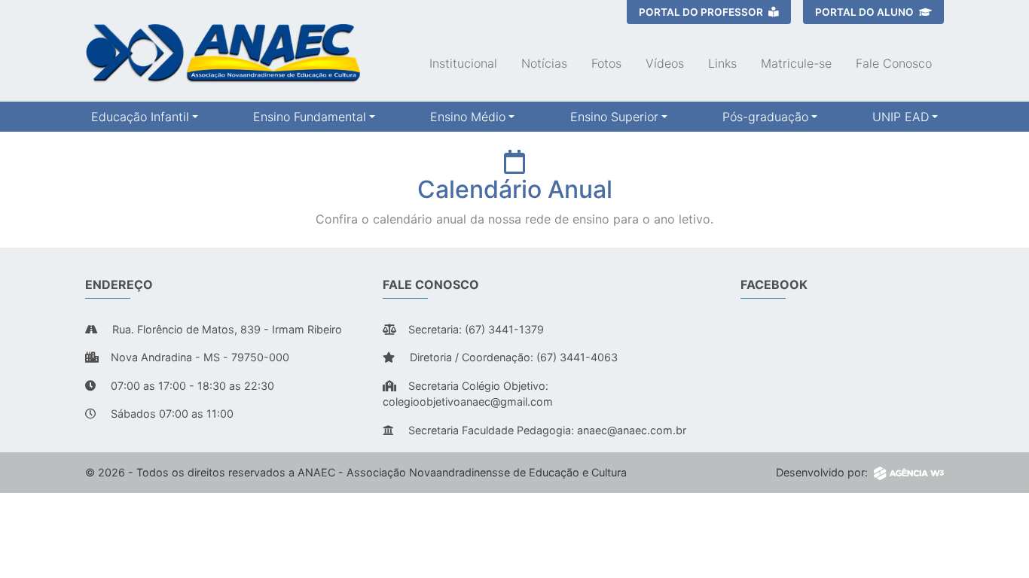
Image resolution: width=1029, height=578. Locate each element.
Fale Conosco (894, 63)
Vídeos (665, 63)
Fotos (606, 63)
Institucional (463, 63)
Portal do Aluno (865, 12)
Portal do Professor (702, 12)
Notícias (544, 63)
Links (722, 63)
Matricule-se (796, 63)
